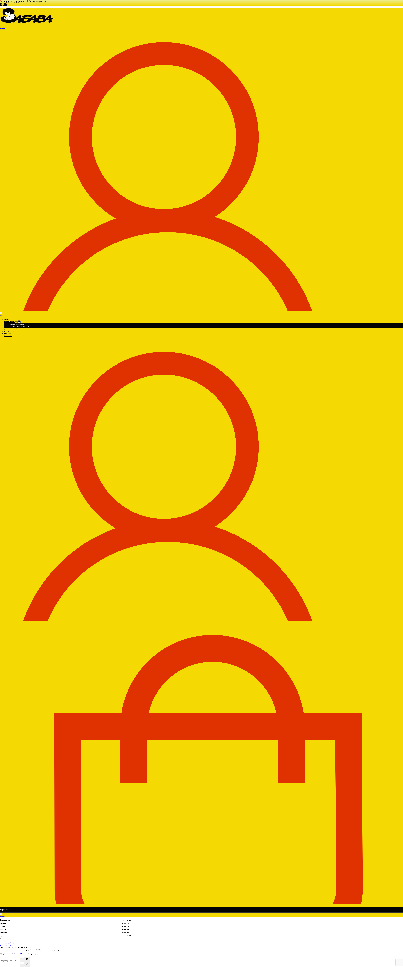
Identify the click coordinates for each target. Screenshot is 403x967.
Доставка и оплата (11, 329)
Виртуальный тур (10, 322)
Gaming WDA (18, 954)
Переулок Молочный (16, 324)
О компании (9, 331)
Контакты (8, 336)
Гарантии (7, 333)
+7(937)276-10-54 (6, 945)
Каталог (7, 319)
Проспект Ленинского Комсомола (21, 326)
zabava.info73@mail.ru (8, 943)
